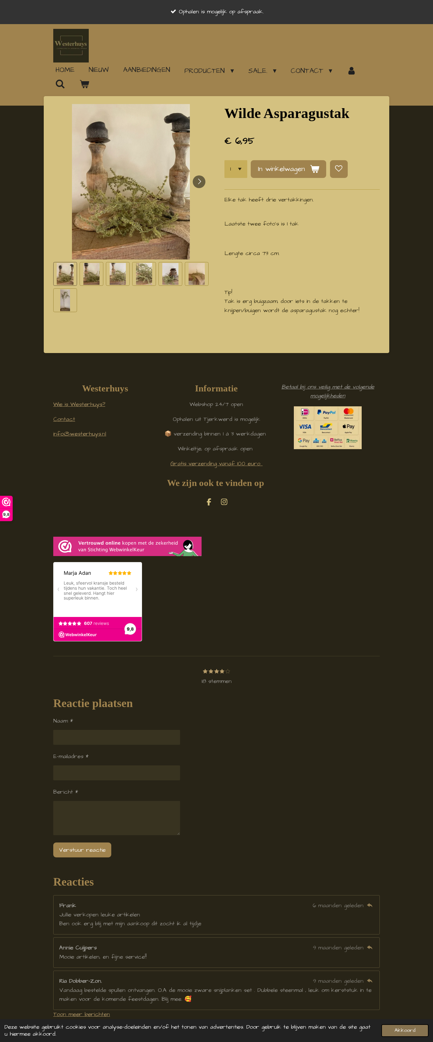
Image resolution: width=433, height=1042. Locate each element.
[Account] (351, 70)
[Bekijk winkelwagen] (84, 84)
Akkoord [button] (405, 1030)
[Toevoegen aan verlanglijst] (339, 169)
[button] (65, 274)
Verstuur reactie (82, 850)
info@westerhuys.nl (79, 434)
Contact (64, 419)
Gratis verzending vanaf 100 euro (216, 464)
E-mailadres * (70, 756)
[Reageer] (370, 905)
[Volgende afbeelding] (199, 181)
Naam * (63, 721)
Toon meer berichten (81, 1014)
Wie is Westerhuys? (79, 404)
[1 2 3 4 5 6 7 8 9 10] (235, 169)
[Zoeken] (60, 84)
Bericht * (65, 792)
